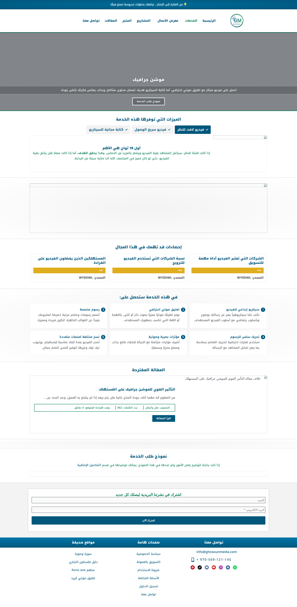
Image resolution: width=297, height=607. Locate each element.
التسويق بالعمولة (148, 562)
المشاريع (144, 20)
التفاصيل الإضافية (89, 465)
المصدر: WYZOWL (250, 277)
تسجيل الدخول (148, 586)
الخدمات (191, 20)
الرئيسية (209, 20)
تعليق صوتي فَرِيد (83, 578)
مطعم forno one (83, 570)
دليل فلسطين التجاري (83, 562)
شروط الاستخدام (149, 570)
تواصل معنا (91, 20)
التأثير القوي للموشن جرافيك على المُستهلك (137, 389)
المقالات (111, 20)
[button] (190, 21)
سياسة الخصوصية (148, 554)
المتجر (127, 20)
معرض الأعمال (167, 20)
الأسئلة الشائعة (148, 578)
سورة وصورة (83, 554)
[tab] (193, 129)
